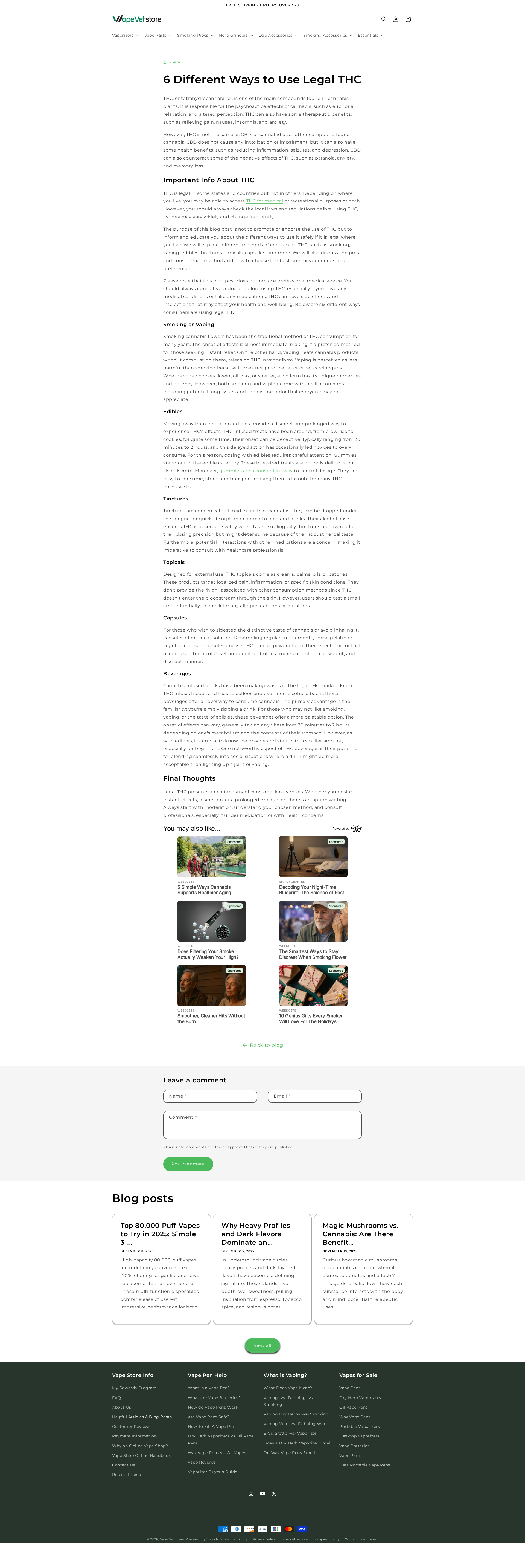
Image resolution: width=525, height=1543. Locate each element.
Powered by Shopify (202, 1539)
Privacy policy (264, 1539)
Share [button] (174, 61)
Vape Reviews (202, 1462)
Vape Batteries (354, 1445)
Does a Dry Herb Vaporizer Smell (298, 1443)
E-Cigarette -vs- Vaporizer (290, 1433)
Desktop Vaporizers (359, 1436)
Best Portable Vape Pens (364, 1465)
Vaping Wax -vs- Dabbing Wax (295, 1423)
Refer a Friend (126, 1474)
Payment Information (134, 1436)
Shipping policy (327, 1539)
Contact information (361, 1539)
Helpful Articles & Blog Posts (142, 1416)
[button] (125, 35)
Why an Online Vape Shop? (140, 1445)
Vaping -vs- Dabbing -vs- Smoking (289, 1401)
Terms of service (294, 1539)
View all (263, 1345)
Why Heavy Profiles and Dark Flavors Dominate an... (255, 1233)
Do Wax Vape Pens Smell (289, 1452)
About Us (121, 1407)
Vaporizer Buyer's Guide (212, 1471)
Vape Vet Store (172, 1539)
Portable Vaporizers (359, 1426)
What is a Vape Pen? (209, 1388)
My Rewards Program (134, 1388)
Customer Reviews (131, 1426)
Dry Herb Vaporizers (360, 1397)
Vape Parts (350, 1455)
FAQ (116, 1397)
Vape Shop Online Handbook (141, 1455)
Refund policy (235, 1539)
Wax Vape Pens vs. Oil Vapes (217, 1452)
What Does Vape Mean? (288, 1388)
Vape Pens (349, 1388)
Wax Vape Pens (355, 1416)
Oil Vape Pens (353, 1407)
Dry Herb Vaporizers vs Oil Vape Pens (221, 1440)
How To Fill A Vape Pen (211, 1426)
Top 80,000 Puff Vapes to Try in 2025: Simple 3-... (160, 1233)
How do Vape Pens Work (213, 1407)
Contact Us (123, 1465)
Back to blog (266, 1045)
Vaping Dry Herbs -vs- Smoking (296, 1414)
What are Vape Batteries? (214, 1397)
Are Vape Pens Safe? (208, 1416)
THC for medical (264, 201)
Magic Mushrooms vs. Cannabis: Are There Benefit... (360, 1233)
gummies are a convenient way (256, 470)
